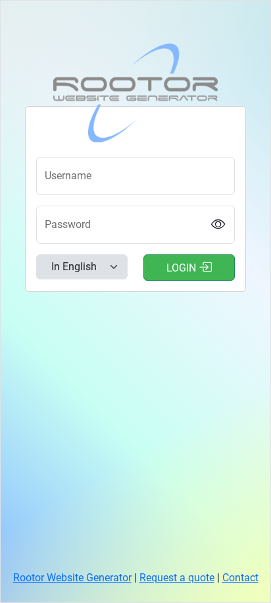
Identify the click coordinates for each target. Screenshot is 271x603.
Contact (240, 577)
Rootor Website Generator (72, 577)
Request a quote (176, 577)
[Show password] (219, 225)
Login (182, 268)
